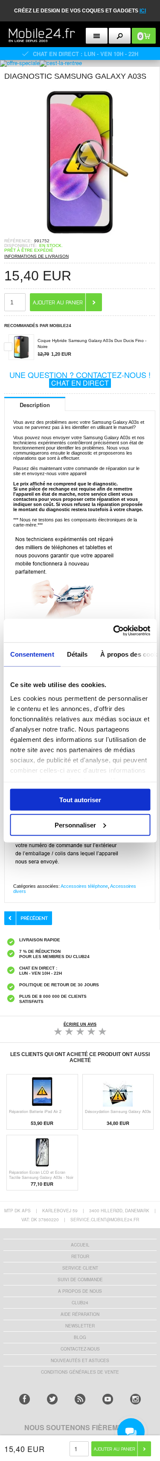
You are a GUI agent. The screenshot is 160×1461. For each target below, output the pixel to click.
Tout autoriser (80, 799)
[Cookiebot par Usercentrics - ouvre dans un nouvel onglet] (114, 630)
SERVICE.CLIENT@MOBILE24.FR (104, 1220)
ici (143, 11)
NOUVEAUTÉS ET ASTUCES (80, 1360)
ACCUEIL (80, 1245)
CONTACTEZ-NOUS (80, 1349)
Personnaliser (75, 824)
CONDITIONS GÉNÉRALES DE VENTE (80, 1372)
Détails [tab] (77, 654)
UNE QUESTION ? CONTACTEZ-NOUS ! (80, 378)
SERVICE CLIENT (80, 1268)
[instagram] (135, 1399)
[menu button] (97, 36)
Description (35, 405)
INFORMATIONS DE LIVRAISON (36, 256)
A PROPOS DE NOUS (80, 1291)
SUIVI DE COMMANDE (80, 1279)
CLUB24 (80, 1303)
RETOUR (80, 1256)
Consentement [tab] (32, 654)
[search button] (120, 36)
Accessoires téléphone (84, 886)
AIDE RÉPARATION (80, 1314)
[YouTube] (107, 1399)
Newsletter (80, 1326)
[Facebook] (24, 1399)
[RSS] (80, 1399)
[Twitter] (52, 1399)
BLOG (80, 1337)
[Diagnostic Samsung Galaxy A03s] (79, 236)
